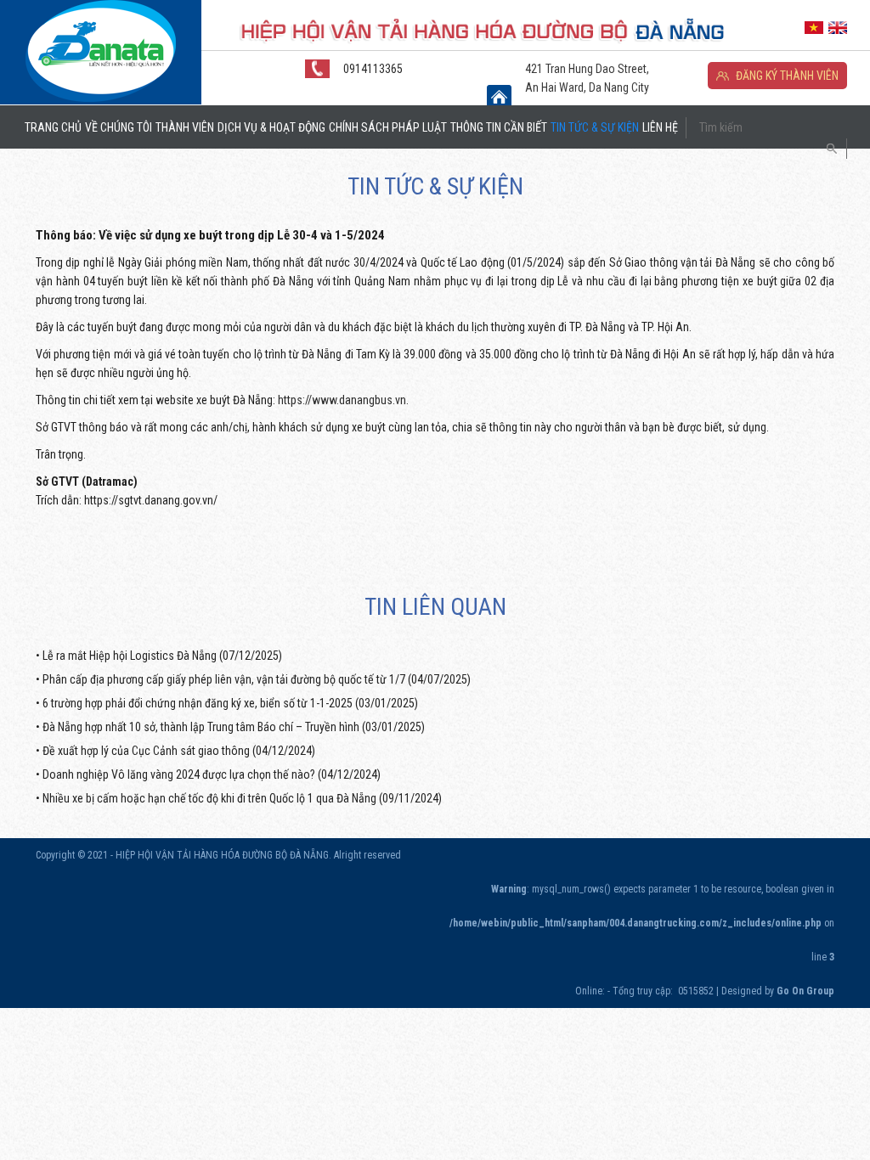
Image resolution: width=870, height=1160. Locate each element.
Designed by (777, 991)
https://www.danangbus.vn (342, 400)
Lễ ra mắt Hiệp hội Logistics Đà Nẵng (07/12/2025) (162, 655)
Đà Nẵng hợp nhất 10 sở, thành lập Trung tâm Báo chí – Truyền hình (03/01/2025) (233, 727)
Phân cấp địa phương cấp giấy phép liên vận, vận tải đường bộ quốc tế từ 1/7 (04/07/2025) (256, 679)
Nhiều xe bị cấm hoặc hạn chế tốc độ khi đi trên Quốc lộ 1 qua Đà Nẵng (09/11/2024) (242, 798)
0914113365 (373, 69)
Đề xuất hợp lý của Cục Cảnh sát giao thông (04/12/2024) (178, 750)
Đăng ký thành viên (787, 75)
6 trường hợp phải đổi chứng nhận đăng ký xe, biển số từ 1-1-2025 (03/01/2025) (230, 703)
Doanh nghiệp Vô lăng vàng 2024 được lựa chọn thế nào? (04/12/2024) (211, 774)
